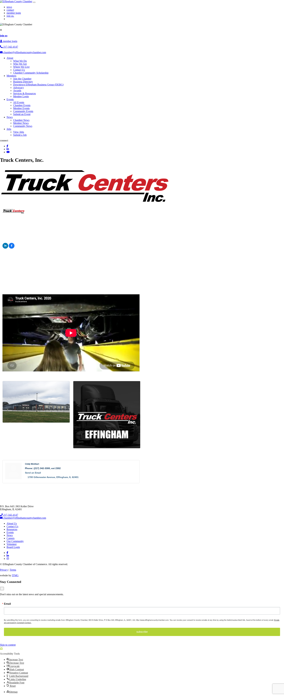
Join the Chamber (22, 78)
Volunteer (12, 544)
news (9, 7)
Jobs (9, 129)
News (10, 117)
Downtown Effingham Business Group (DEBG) (38, 84)
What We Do (20, 61)
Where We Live (21, 66)
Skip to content (8, 644)
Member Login (21, 96)
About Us (12, 523)
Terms (13, 569)
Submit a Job (20, 135)
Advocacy (18, 87)
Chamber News (21, 120)
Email (7, 603)
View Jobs (18, 132)
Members (11, 75)
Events (10, 99)
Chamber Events (21, 105)
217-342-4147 (10, 46)
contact (10, 10)
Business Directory (23, 81)
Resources (12, 529)
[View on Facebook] (11, 247)
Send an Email (33, 472)
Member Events (21, 108)
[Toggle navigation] (34, 2)
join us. (10, 15)
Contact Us (19, 69)
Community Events (23, 111)
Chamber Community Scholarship (30, 72)
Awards (17, 90)
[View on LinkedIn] (5, 247)
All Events (18, 102)
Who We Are (20, 63)
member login (14, 13)
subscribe (142, 631)
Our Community (15, 541)
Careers (10, 538)
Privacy (4, 569)
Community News (22, 126)
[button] (1, 648)
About (10, 58)
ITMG (15, 575)
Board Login (13, 547)
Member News (21, 123)
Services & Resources (24, 93)
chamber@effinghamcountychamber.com (24, 52)
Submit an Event (21, 114)
